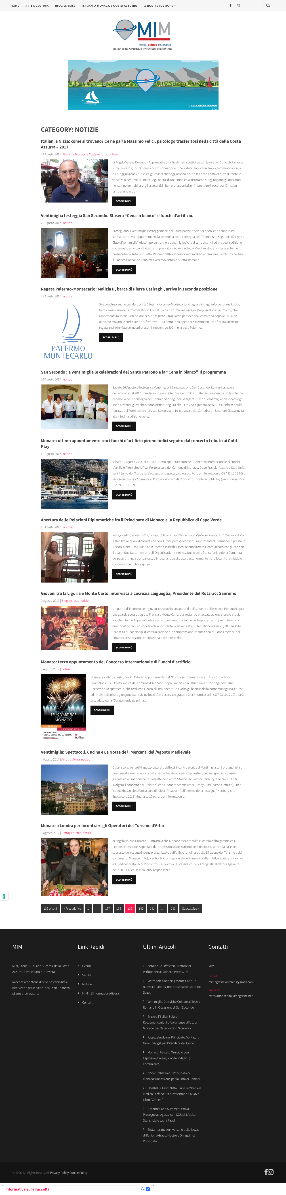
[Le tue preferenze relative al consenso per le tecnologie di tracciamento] (4, 896)
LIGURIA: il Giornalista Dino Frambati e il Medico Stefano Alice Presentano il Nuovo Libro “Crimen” (172, 1094)
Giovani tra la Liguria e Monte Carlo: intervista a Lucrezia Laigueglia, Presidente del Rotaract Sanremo (138, 593)
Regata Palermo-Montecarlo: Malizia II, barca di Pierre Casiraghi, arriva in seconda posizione (129, 289)
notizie (113, 154)
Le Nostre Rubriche (158, 6)
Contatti (87, 1002)
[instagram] (238, 6)
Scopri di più (124, 201)
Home (15, 6)
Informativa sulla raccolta (27, 1189)
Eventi (86, 966)
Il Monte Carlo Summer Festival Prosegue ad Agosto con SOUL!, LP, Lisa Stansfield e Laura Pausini (169, 1114)
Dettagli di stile (71, 833)
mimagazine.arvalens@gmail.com (231, 982)
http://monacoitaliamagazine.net (230, 996)
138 (118, 908)
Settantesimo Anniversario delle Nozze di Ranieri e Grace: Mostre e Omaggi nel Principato (171, 1135)
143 (173, 908)
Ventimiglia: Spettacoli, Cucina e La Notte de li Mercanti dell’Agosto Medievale (116, 752)
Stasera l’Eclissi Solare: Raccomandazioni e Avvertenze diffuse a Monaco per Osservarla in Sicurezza (170, 1022)
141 (152, 908)
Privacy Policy (59, 1172)
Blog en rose (65, 6)
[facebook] (230, 6)
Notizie (87, 984)
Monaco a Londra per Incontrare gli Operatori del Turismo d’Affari (103, 825)
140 (141, 908)
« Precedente (72, 908)
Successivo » (190, 908)
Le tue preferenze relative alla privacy (98, 1189)
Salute (86, 975)
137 (107, 908)
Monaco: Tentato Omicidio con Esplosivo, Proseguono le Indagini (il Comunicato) (167, 1058)
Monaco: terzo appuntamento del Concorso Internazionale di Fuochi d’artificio (116, 662)
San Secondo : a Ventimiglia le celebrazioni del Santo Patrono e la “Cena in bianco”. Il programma (133, 372)
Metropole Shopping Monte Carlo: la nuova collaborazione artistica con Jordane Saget (172, 986)
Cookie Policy (78, 1172)
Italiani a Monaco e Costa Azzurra (109, 6)
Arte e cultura (37, 6)
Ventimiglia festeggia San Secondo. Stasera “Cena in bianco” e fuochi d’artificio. (117, 215)
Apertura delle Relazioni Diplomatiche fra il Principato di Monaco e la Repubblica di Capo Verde (131, 520)
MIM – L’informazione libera (100, 993)
